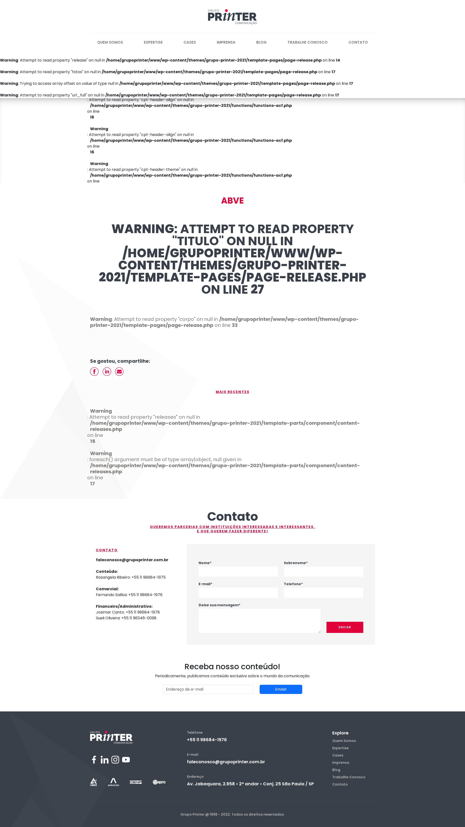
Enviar (345, 627)
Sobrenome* (296, 562)
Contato (358, 42)
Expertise (153, 42)
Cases (190, 42)
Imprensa (226, 42)
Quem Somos (110, 42)
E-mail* (205, 584)
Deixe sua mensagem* (219, 605)
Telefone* (293, 584)
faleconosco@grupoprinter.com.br (226, 762)
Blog (261, 42)
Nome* (205, 562)
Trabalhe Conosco (307, 42)
